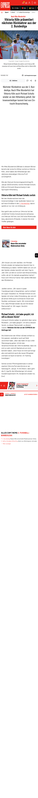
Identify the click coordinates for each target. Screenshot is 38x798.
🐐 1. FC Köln (15, 8)
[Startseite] (2, 12)
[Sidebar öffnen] (35, 3)
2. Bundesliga (24, 203)
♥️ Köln (24, 8)
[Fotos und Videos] (26, 3)
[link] (5, 5)
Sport (6, 12)
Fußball (13, 12)
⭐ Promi (31, 8)
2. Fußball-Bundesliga (23, 12)
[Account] (29, 3)
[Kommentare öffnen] (36, 255)
